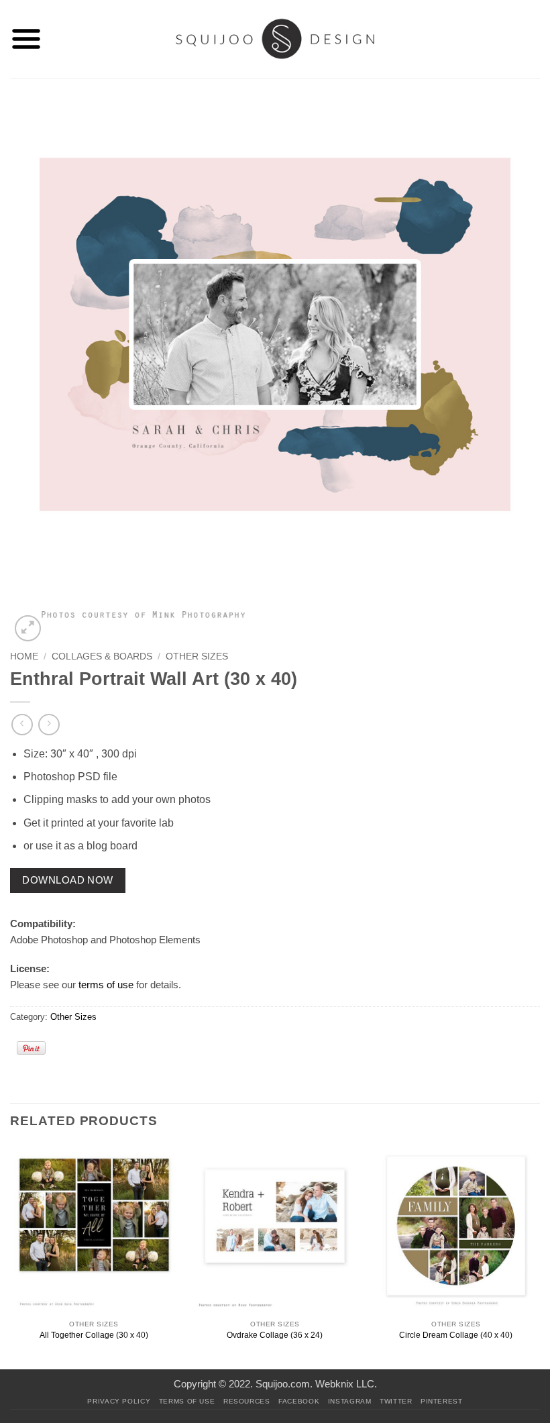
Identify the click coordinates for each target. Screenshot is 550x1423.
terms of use (105, 984)
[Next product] (21, 724)
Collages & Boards (102, 656)
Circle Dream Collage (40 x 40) (455, 1335)
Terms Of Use (187, 1401)
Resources (246, 1401)
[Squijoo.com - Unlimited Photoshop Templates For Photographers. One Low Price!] (275, 38)
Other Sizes (197, 656)
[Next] (539, 1255)
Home (24, 656)
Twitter (396, 1401)
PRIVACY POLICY (118, 1401)
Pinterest (442, 1401)
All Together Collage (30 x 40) (94, 1335)
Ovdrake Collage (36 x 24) (275, 1335)
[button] (26, 39)
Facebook (298, 1401)
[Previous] (11, 1255)
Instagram (350, 1401)
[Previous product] (48, 724)
